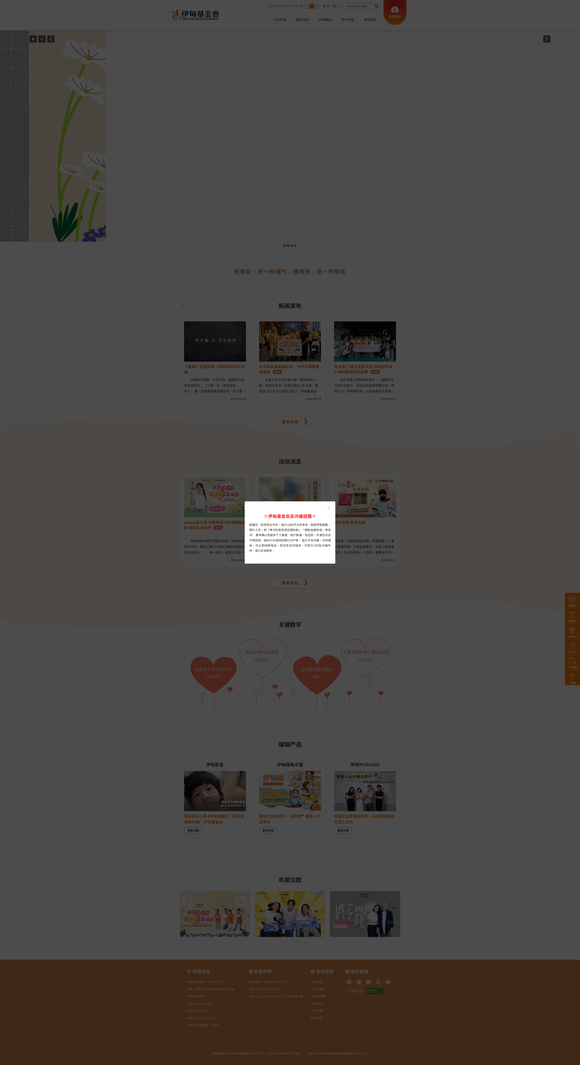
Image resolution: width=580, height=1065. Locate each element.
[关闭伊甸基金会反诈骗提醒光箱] (329, 508)
